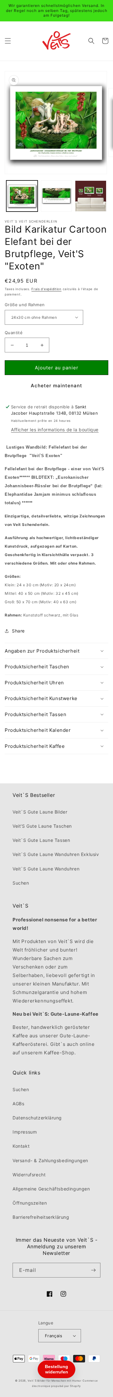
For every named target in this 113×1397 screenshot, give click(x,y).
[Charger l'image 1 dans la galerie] (22, 196)
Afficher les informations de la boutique (55, 429)
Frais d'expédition (46, 289)
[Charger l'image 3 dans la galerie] (56, 196)
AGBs (18, 1103)
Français (53, 1335)
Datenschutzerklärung (37, 1117)
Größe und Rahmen (25, 304)
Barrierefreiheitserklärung (41, 1217)
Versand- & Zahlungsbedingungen (50, 1160)
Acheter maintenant (56, 386)
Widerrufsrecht (29, 1174)
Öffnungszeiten (30, 1203)
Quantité (14, 332)
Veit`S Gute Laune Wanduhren (46, 868)
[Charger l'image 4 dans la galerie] (90, 196)
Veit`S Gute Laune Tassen (41, 840)
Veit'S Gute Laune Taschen (42, 826)
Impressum (25, 1132)
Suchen (21, 883)
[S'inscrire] (93, 1270)
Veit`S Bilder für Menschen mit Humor (55, 1380)
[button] (8, 41)
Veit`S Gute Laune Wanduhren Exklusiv (56, 854)
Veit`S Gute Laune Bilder (40, 811)
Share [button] (18, 630)
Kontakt (21, 1146)
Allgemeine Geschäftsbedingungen (51, 1188)
